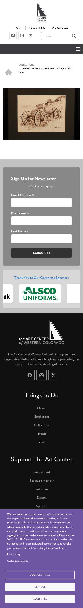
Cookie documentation (18, 561)
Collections (41, 425)
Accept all (40, 598)
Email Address (22, 195)
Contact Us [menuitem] (37, 28)
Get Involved (41, 472)
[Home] (41, 12)
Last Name (20, 231)
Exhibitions (41, 416)
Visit (42, 442)
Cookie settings (40, 574)
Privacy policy (13, 554)
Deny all (39, 586)
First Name (20, 213)
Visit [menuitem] (19, 28)
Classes (42, 408)
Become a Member (42, 481)
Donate (42, 498)
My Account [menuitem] (60, 28)
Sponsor (41, 506)
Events (42, 433)
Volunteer (41, 489)
